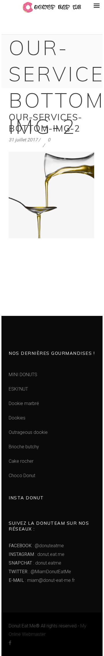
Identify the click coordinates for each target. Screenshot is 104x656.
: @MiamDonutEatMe (40, 571)
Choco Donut (22, 475)
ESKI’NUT (18, 389)
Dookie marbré (24, 403)
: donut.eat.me (36, 554)
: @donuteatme (36, 545)
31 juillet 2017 (23, 140)
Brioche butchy (24, 446)
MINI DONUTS (23, 374)
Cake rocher (21, 461)
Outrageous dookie (28, 432)
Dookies (17, 418)
